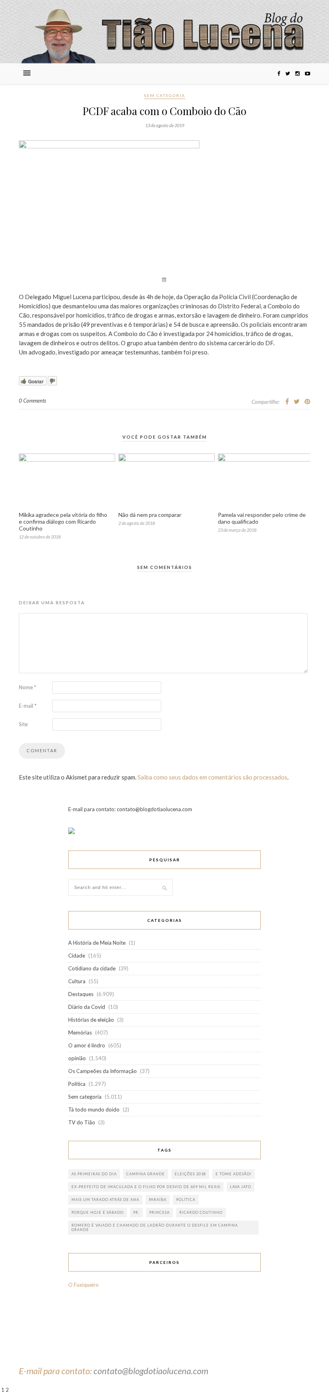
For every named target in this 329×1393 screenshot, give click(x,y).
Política (76, 1084)
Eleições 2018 (190, 1174)
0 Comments (32, 400)
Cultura (76, 981)
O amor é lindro (86, 1045)
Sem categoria (164, 95)
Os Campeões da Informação (102, 1071)
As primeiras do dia (94, 1174)
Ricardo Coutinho (201, 1212)
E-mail (28, 706)
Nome (27, 687)
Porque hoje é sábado (97, 1212)
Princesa (159, 1212)
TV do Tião (81, 1122)
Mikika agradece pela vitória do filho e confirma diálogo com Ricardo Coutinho (63, 521)
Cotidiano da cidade (92, 968)
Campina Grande (145, 1174)
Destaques (80, 994)
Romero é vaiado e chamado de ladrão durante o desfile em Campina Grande (154, 1227)
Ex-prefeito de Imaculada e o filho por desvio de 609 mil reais (145, 1186)
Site (23, 724)
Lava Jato (240, 1186)
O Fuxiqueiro (83, 1285)
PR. (136, 1212)
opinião (77, 1058)
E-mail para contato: (56, 1370)
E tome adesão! (233, 1174)
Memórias (80, 1032)
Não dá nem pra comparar (149, 514)
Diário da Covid (86, 1007)
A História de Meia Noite (97, 942)
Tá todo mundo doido (94, 1109)
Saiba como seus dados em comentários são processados (212, 777)
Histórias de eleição (91, 1019)
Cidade (76, 955)
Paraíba (158, 1199)
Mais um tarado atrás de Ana (105, 1199)
